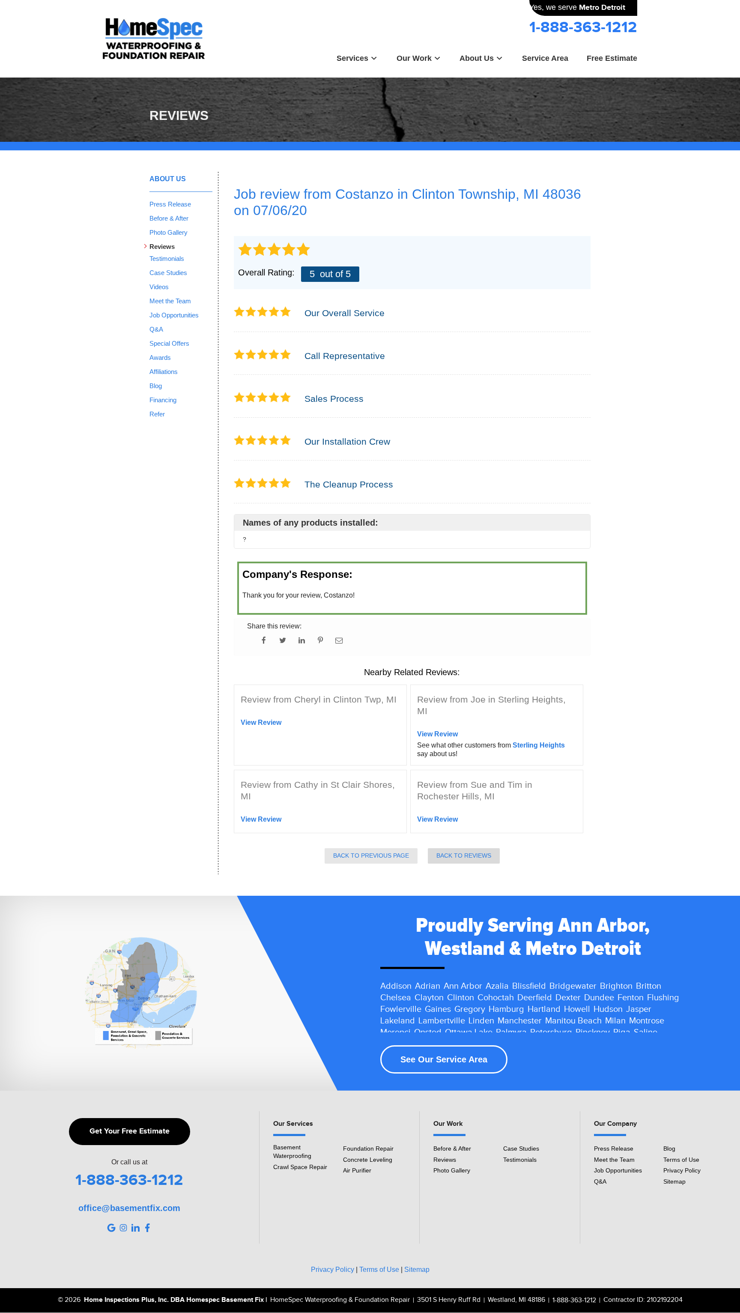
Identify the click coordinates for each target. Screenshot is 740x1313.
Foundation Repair (368, 1148)
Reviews (162, 246)
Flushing (663, 998)
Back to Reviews (463, 855)
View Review (261, 722)
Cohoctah (495, 998)
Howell (577, 1009)
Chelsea (395, 998)
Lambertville (441, 1021)
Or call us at (129, 1162)
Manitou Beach (573, 1021)
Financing (162, 400)
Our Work (414, 58)
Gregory (469, 1009)
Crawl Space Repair (300, 1166)
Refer (157, 414)
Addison (396, 986)
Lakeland (397, 1021)
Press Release (170, 204)
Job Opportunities (174, 315)
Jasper (638, 1009)
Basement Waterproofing (292, 1151)
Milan (615, 1021)
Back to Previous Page (371, 855)
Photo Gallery (168, 232)
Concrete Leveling (367, 1159)
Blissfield (529, 986)
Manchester (520, 1021)
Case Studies (168, 272)
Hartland (544, 1009)
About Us (477, 58)
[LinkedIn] (135, 1228)
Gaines (438, 1009)
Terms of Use (681, 1159)
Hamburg (506, 1009)
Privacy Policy (682, 1170)
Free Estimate (612, 58)
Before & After (168, 218)
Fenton (631, 998)
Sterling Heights (539, 745)
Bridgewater (573, 986)
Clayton (429, 998)
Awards (160, 357)
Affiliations (163, 371)
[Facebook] (147, 1228)
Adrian (427, 986)
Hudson (608, 1009)
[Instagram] (123, 1228)
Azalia (497, 986)
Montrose (646, 1021)
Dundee (599, 998)
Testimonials (166, 258)
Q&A (156, 329)
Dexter (568, 998)
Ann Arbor (463, 986)
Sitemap (674, 1181)
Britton (648, 986)
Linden (481, 1021)
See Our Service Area (443, 1059)
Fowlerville (400, 1009)
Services (352, 58)
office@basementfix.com (129, 1208)
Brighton (616, 986)
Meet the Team (170, 301)
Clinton (460, 998)
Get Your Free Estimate (130, 1131)
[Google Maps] (111, 1228)
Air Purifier (357, 1170)
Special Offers (169, 343)
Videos (159, 286)
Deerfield (534, 998)
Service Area (545, 58)
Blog (155, 385)
